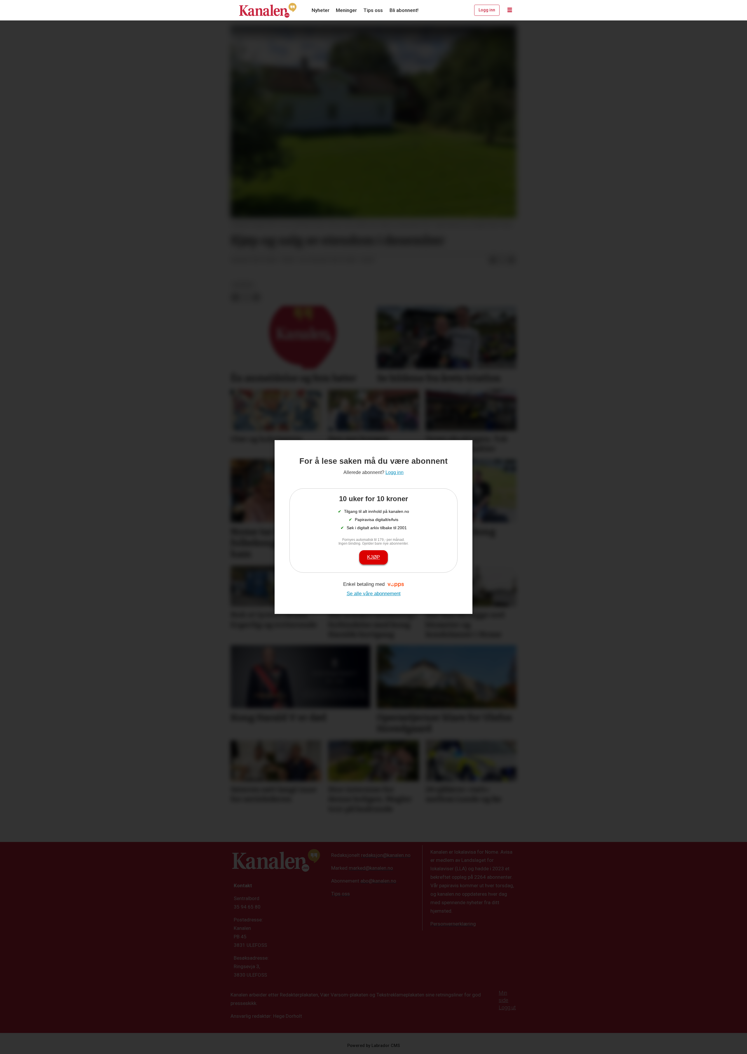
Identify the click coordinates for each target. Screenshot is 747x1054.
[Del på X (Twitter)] (502, 260)
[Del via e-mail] (511, 260)
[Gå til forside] (268, 10)
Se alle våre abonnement (374, 593)
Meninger (346, 10)
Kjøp (373, 557)
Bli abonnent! (404, 10)
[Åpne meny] (510, 10)
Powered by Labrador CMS (373, 1045)
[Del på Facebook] (492, 260)
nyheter (242, 284)
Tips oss (373, 10)
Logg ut (507, 1007)
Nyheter (320, 10)
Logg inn (487, 10)
